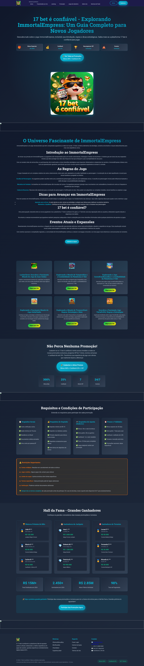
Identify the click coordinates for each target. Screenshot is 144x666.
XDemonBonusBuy (58, 642)
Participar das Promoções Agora (72, 607)
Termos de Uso (76, 650)
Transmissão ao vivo (42, 4)
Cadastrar (123, 3)
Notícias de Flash (95, 4)
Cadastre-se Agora (72, 241)
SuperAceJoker (57, 650)
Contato (74, 648)
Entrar (113, 3)
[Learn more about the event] (72, 127)
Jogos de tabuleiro (73, 4)
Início (31, 4)
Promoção (62, 4)
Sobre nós (84, 4)
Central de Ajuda (77, 645)
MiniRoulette (56, 645)
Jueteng (53, 4)
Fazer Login (75, 642)
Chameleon (56, 648)
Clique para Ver (34, 288)
